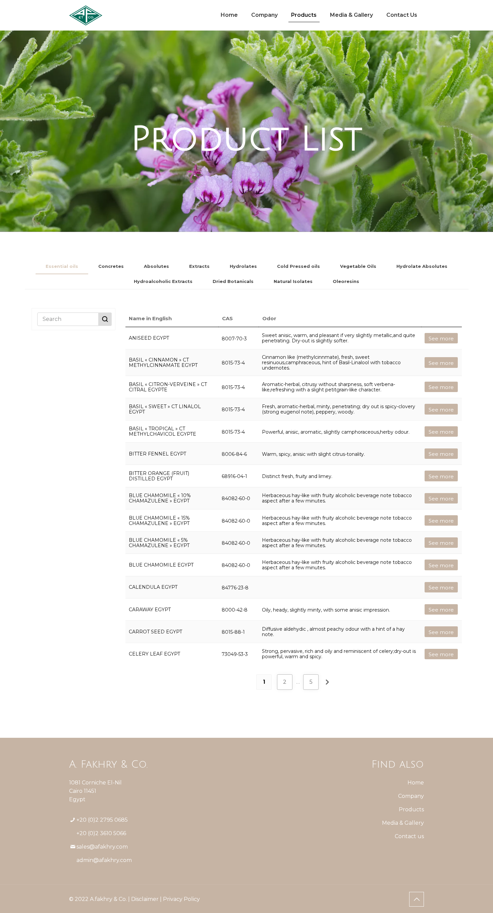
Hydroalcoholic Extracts (163, 281)
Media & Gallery (403, 823)
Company (411, 796)
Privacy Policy (181, 899)
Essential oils (62, 266)
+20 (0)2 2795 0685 (102, 820)
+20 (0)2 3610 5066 (101, 833)
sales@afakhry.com (102, 847)
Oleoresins (346, 281)
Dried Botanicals (233, 281)
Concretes (111, 266)
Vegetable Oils (358, 266)
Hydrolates (243, 266)
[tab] (62, 266)
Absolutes (156, 266)
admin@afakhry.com (104, 860)
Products (411, 809)
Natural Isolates (293, 281)
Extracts (199, 266)
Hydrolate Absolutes (421, 266)
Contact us (409, 836)
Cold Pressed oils (298, 266)
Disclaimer (145, 899)
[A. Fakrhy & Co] (86, 15)
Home (415, 782)
